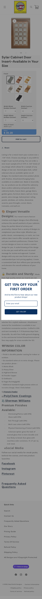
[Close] (38, 281)
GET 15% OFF (21, 312)
